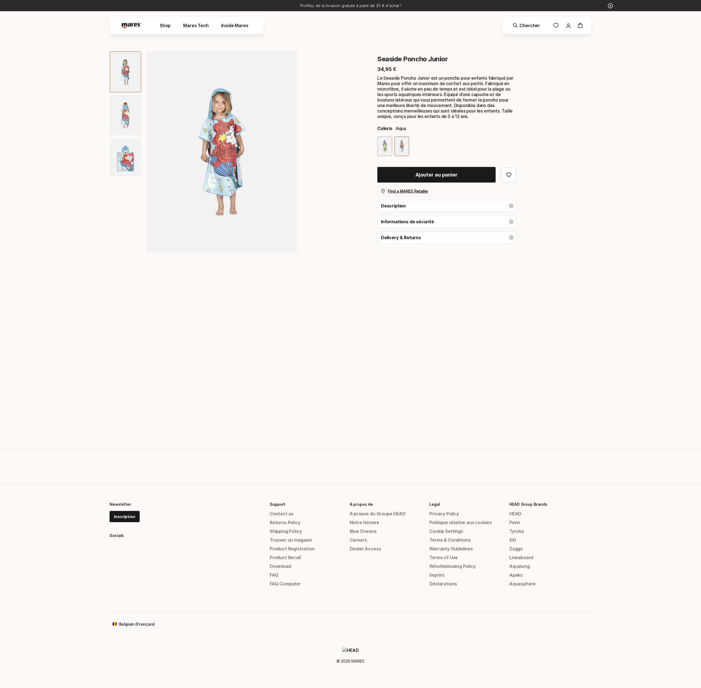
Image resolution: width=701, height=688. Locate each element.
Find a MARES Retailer (408, 191)
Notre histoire (365, 522)
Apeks (516, 575)
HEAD (515, 513)
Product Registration (292, 548)
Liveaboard (521, 557)
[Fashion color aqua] (401, 146)
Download (280, 566)
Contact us (282, 513)
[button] (447, 206)
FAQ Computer (285, 583)
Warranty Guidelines (451, 548)
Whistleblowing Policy (452, 566)
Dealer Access (365, 548)
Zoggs (516, 548)
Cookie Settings (446, 531)
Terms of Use (443, 557)
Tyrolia (516, 531)
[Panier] (580, 25)
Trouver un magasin (291, 540)
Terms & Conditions (450, 540)
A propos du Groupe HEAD (378, 513)
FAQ (274, 575)
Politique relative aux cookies (460, 522)
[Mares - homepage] (131, 25)
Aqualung (519, 566)
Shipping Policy (285, 531)
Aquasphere (522, 583)
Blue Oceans (363, 531)
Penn (514, 522)
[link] (556, 25)
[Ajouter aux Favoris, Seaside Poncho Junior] (508, 175)
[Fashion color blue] (384, 146)
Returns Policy (285, 522)
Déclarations (443, 583)
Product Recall (285, 557)
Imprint (436, 575)
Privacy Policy (444, 513)
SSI (512, 540)
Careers (358, 540)
